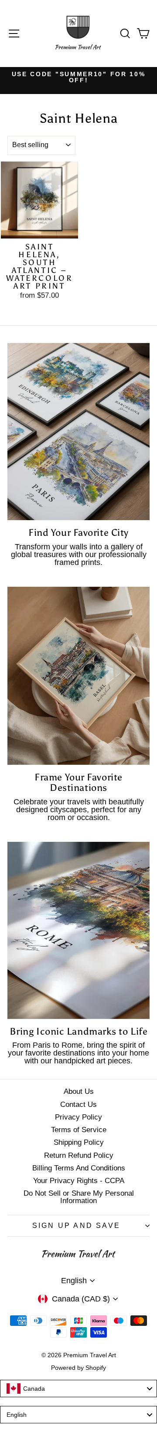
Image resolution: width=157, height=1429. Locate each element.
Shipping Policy (79, 1142)
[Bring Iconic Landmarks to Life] (78, 930)
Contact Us (78, 1104)
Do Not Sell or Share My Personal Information (79, 1197)
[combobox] (78, 1388)
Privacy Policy (78, 1117)
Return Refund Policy (78, 1155)
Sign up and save (76, 1225)
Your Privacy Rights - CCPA (78, 1181)
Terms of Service (78, 1130)
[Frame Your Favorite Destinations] (78, 676)
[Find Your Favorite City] (78, 432)
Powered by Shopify (78, 1367)
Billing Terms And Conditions (78, 1168)
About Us (79, 1091)
